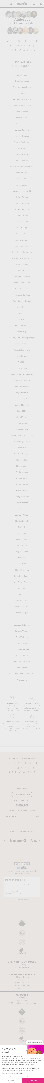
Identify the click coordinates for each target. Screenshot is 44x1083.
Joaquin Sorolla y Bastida (22, 106)
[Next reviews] (42, 886)
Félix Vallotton (22, 637)
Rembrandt (22, 546)
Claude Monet (22, 466)
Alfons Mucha (22, 484)
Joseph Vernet (22, 656)
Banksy (22, 93)
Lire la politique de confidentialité (12, 1073)
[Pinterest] (23, 806)
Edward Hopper (22, 326)
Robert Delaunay (22, 209)
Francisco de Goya (22, 295)
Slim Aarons (22, 75)
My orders (22, 997)
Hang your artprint (22, 987)
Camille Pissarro (22, 509)
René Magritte (22, 399)
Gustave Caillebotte (22, 142)
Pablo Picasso (22, 503)
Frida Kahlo (22, 344)
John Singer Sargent (22, 582)
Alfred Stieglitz (22, 613)
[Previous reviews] (1, 886)
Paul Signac (22, 594)
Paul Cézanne (22, 154)
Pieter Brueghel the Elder (22, 374)
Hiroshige (22, 313)
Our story (22, 964)
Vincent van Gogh (22, 289)
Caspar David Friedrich (22, 258)
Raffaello (22, 527)
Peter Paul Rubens (22, 576)
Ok (37, 816)
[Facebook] (17, 806)
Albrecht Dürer (22, 234)
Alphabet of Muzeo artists (22, 758)
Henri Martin (22, 423)
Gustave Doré (22, 222)
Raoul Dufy (22, 228)
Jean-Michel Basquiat (22, 99)
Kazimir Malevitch (22, 405)
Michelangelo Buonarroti (22, 436)
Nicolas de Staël (22, 607)
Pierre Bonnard (22, 118)
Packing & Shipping (22, 985)
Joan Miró (22, 448)
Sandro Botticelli (22, 130)
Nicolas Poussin (22, 521)
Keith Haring (22, 307)
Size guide (22, 979)
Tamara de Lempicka (22, 381)
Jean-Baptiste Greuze (22, 301)
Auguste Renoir (22, 552)
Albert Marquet (22, 417)
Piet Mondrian (22, 460)
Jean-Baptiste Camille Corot (22, 167)
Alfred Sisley (22, 601)
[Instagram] (20, 806)
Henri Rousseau (22, 570)
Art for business (22, 967)
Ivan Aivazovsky (22, 81)
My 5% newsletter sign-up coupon (22, 1003)
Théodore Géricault (22, 277)
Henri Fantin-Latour (22, 240)
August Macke (22, 393)
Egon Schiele (22, 588)
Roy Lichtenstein (22, 387)
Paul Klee (22, 362)
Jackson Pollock (22, 515)
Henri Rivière (22, 558)
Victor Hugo (22, 332)
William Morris (22, 478)
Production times (22, 982)
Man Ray (22, 533)
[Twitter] (27, 806)
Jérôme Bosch (22, 124)
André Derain (22, 216)
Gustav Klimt (22, 368)
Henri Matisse (22, 429)
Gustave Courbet (22, 173)
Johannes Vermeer (22, 649)
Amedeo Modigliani (22, 454)
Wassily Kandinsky (22, 350)
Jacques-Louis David (22, 191)
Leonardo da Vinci (22, 662)
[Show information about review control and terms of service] (35, 871)
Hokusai (22, 319)
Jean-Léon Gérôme (22, 283)
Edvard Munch (22, 491)
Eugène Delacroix (22, 203)
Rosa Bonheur (22, 112)
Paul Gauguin (22, 264)
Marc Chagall (22, 161)
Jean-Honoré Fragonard (22, 252)
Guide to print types (22, 977)
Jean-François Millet (22, 442)
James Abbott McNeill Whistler (22, 674)
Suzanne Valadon (22, 631)
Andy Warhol (22, 668)
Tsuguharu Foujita (22, 246)
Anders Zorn (22, 680)
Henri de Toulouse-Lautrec (22, 619)
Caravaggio (22, 148)
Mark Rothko (22, 564)
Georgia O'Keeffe (22, 497)
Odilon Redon (22, 539)
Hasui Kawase (22, 356)
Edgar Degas (22, 197)
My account (22, 1000)
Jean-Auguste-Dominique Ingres (22, 338)
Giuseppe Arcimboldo (22, 87)
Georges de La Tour (22, 625)
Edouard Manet (22, 411)
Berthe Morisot (22, 472)
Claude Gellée (22, 271)
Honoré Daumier (22, 185)
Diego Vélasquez (22, 643)
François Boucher (22, 136)
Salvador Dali (22, 179)
